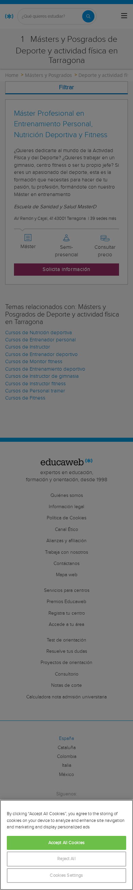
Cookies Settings (66, 875)
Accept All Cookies (66, 842)
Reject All (66, 858)
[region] (66, 845)
